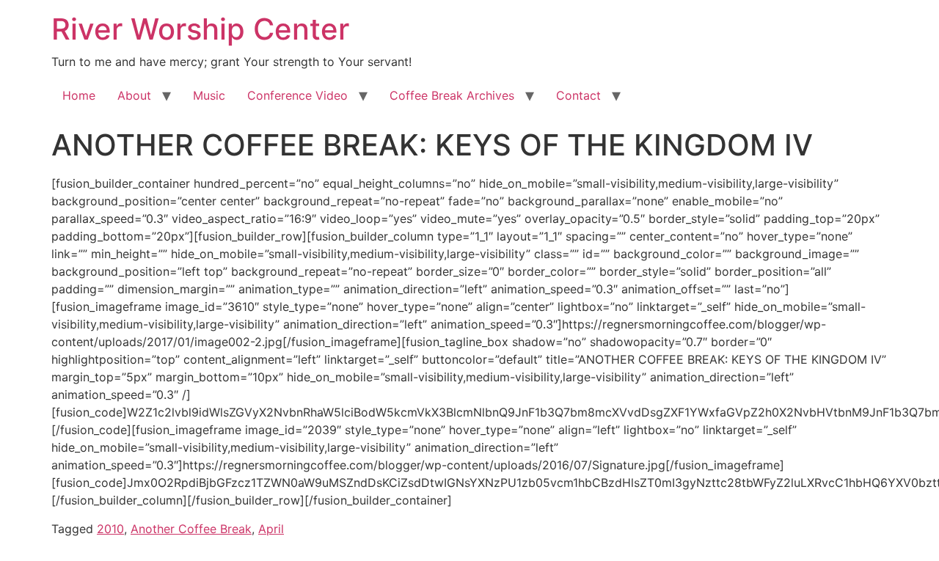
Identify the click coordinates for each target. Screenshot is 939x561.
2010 (110, 528)
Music (209, 95)
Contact (578, 95)
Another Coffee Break (191, 528)
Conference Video (297, 95)
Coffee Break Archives (452, 95)
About (134, 95)
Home (78, 95)
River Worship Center (200, 29)
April (271, 528)
